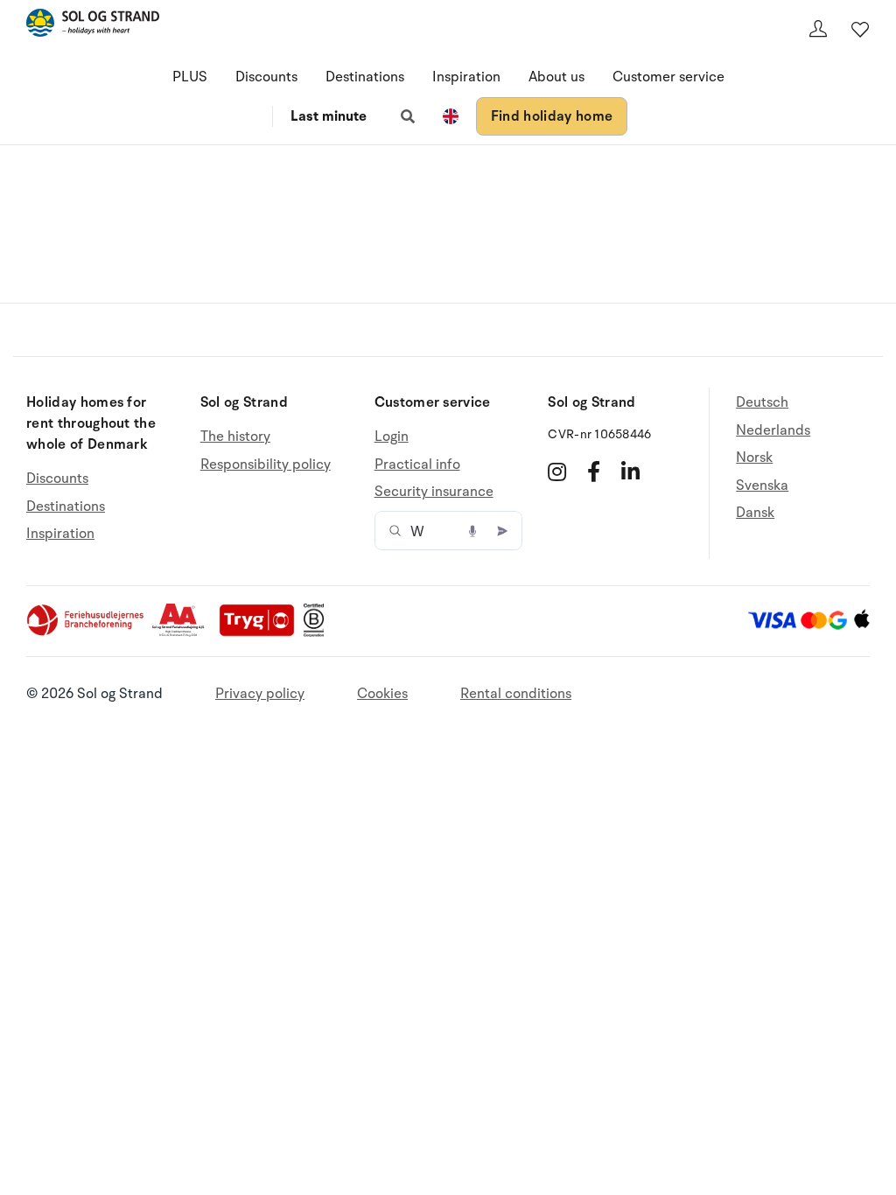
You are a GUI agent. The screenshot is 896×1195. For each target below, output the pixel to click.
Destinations (365, 77)
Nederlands (773, 430)
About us (556, 77)
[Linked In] (630, 471)
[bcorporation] (318, 632)
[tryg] (261, 632)
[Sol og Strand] (92, 26)
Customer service (668, 77)
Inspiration (466, 77)
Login (391, 437)
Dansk (755, 512)
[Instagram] (557, 471)
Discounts (266, 77)
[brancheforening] (86, 632)
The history (235, 437)
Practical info (417, 464)
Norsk (754, 457)
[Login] (818, 28)
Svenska (762, 485)
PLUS (189, 77)
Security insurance (434, 491)
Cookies (382, 693)
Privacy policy (259, 693)
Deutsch (762, 403)
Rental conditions (515, 693)
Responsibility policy (265, 464)
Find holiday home (551, 116)
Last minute (328, 116)
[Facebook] (593, 471)
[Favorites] (860, 28)
